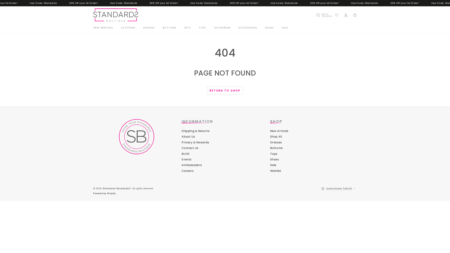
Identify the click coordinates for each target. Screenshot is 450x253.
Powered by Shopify (104, 193)
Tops (273, 154)
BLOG (185, 154)
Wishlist (275, 171)
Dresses (276, 142)
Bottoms (276, 148)
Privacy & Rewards (195, 142)
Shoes (274, 159)
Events (187, 159)
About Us (188, 137)
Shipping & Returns (196, 131)
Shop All (276, 137)
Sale (273, 165)
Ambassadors (192, 165)
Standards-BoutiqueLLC (117, 188)
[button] (324, 15)
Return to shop (225, 90)
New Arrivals (279, 131)
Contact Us (190, 148)
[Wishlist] (336, 15)
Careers (188, 171)
